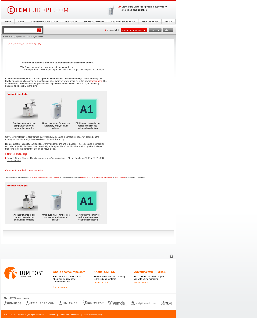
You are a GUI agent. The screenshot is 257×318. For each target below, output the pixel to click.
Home (5, 36)
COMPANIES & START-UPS (44, 21)
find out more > (60, 287)
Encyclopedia (16, 36)
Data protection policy (93, 315)
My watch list (113, 30)
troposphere (96, 81)
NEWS (21, 21)
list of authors (120, 177)
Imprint (52, 315)
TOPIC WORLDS (150, 21)
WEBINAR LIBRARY (94, 21)
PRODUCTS (71, 21)
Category (9, 170)
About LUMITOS (104, 271)
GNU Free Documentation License (45, 177)
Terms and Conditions (69, 315)
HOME (8, 21)
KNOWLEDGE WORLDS (123, 21)
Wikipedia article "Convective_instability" (96, 177)
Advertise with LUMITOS (150, 271)
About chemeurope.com (69, 271)
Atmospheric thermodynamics (29, 170)
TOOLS (168, 21)
